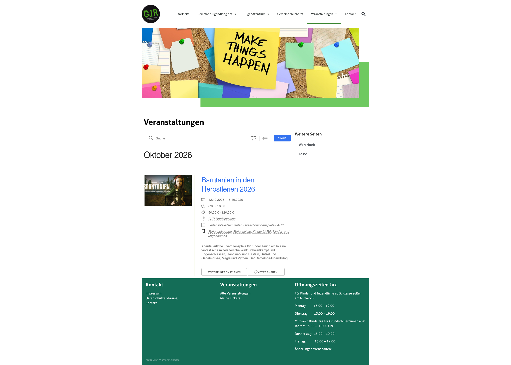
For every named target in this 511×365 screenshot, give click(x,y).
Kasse (303, 154)
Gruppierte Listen (264, 138)
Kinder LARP (262, 231)
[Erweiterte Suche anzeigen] (253, 138)
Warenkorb (307, 145)
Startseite (183, 14)
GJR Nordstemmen (222, 219)
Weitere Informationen (224, 272)
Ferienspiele (242, 231)
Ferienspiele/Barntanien (225, 225)
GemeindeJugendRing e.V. (215, 14)
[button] (363, 14)
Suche (282, 138)
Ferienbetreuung (220, 231)
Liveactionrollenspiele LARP (263, 225)
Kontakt (350, 14)
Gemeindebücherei (290, 14)
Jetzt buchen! (267, 272)
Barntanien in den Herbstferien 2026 (228, 184)
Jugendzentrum (254, 14)
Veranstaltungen (322, 14)
